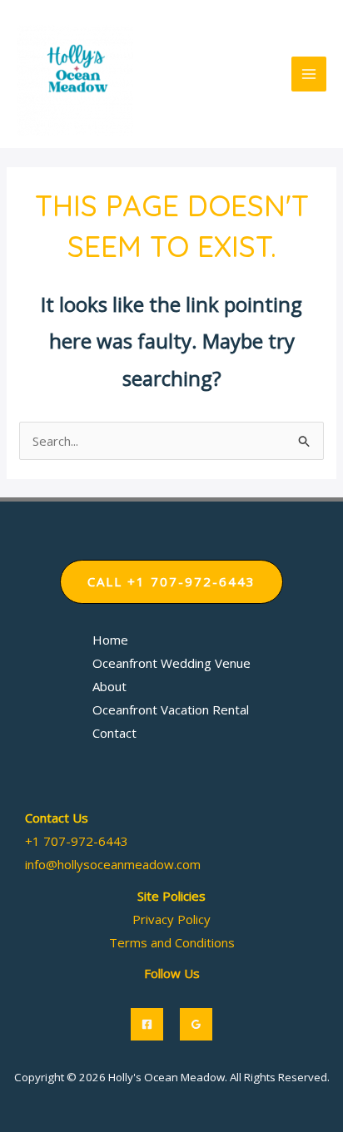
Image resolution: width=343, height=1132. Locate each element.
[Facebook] (147, 1024)
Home (110, 639)
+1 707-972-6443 (76, 841)
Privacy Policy (171, 919)
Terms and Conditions (172, 942)
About (109, 686)
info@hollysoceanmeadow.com (113, 864)
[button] (171, 582)
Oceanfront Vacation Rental (170, 709)
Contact (114, 732)
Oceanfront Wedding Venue (171, 663)
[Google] (196, 1024)
